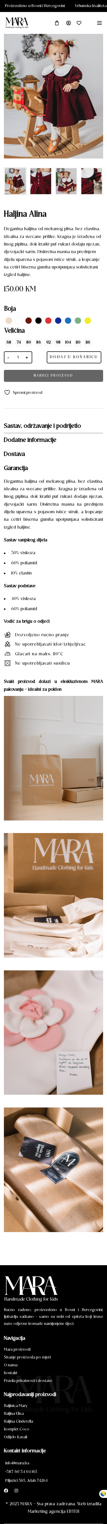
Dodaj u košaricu (74, 357)
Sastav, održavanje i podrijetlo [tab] (42, 426)
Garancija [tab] (16, 468)
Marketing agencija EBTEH (53, 1511)
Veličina (14, 331)
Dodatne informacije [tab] (30, 440)
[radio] (9, 321)
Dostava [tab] (14, 454)
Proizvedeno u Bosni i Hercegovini (58, 6)
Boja (10, 309)
